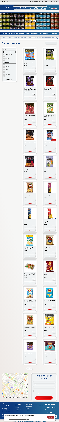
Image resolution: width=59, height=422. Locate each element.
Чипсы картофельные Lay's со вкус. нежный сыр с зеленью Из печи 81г (30, 301)
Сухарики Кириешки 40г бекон (29, 115)
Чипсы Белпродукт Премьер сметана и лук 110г (30, 248)
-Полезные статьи (29, 411)
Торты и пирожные (20, 33)
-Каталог (17, 407)
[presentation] (58, 33)
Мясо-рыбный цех (43, 33)
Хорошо (50, 417)
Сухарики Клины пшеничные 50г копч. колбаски (30, 169)
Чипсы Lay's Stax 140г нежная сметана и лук (30, 221)
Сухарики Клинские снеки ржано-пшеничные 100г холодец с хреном (30, 143)
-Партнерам (40, 405)
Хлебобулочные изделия (9, 33)
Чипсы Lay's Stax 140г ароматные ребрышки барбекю (50, 195)
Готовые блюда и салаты (32, 33)
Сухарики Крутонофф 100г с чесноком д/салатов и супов (50, 169)
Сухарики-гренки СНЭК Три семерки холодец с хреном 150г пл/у (30, 274)
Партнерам (5, 1)
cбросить (9, 79)
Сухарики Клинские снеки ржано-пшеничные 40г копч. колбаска (30, 63)
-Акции (27, 408)
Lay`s (6, 72)
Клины (6, 69)
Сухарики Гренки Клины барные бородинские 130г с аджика (50, 89)
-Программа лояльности (18, 410)
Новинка (7, 58)
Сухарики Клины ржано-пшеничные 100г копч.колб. (50, 142)
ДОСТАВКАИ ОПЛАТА (36, 8)
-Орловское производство (29, 406)
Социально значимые (9, 60)
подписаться (44, 398)
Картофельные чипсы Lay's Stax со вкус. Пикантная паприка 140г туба (50, 222)
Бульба (6, 64)
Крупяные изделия (7, 37)
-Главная (17, 405)
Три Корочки (7, 74)
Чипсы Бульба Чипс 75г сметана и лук (50, 248)
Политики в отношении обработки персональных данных (19, 419)
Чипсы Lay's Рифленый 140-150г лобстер (50, 274)
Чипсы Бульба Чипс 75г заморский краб (30, 195)
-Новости (28, 410)
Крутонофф (7, 71)
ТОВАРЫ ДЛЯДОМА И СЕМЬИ (23, 8)
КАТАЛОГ (15, 8)
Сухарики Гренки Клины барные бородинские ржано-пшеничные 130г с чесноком (30, 89)
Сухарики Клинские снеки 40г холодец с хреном (50, 327)
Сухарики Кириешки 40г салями (29, 353)
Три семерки (8, 75)
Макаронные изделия (18, 37)
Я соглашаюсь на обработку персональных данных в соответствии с (43, 392)
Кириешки (7, 67)
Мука (25, 37)
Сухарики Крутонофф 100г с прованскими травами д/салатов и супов (50, 116)
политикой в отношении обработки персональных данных (42, 393)
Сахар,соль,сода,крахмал (34, 37)
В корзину (30, 71)
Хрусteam (7, 66)
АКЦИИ (30, 8)
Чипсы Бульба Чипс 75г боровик (29, 327)
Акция (6, 56)
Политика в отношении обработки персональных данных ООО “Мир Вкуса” (31, 421)
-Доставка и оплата (19, 411)
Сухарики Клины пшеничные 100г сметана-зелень (50, 62)
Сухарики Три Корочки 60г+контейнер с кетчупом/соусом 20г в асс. (50, 354)
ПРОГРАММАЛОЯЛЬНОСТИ (43, 8)
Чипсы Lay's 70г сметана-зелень (49, 300)
